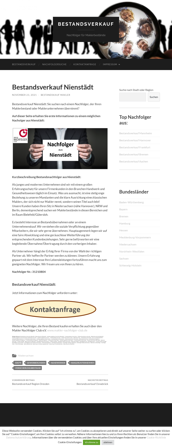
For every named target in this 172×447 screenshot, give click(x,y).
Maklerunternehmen (82, 362)
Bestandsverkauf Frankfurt (134, 147)
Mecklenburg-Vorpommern (135, 237)
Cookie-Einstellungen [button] (70, 442)
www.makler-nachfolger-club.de (67, 330)
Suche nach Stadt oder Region (136, 89)
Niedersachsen (26, 355)
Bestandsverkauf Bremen (133, 154)
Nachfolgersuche (54, 64)
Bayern (123, 209)
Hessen (123, 230)
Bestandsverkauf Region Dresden (30, 382)
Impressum (110, 64)
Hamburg (124, 223)
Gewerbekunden (36, 362)
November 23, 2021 (24, 95)
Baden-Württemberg (131, 202)
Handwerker (58, 362)
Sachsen (124, 258)
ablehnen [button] (107, 442)
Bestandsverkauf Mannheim (135, 133)
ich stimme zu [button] (91, 442)
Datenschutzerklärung (18, 437)
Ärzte (18, 362)
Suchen (154, 96)
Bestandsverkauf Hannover (135, 140)
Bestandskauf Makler (55, 95)
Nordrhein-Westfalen (131, 251)
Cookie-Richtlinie (156, 437)
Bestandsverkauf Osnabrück (92, 382)
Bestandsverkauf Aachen (133, 161)
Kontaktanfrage (84, 64)
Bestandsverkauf (86, 24)
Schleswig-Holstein (130, 265)
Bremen (123, 216)
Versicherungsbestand (28, 368)
